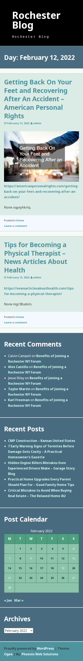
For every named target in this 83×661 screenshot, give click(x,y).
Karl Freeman (19, 400)
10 (41, 558)
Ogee (8, 654)
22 (20, 578)
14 (9, 568)
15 (20, 568)
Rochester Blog (36, 20)
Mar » (19, 600)
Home (20, 220)
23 (30, 578)
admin (37, 123)
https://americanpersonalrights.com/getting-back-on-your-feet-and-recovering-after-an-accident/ (41, 191)
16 (30, 568)
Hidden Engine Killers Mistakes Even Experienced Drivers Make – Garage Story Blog (41, 468)
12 (62, 558)
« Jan (8, 600)
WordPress (45, 648)
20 (73, 568)
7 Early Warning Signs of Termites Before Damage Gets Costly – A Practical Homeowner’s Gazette (41, 451)
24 (41, 578)
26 (62, 578)
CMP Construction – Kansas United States (41, 440)
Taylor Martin (19, 389)
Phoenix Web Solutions (40, 654)
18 (52, 568)
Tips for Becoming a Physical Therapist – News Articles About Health (35, 257)
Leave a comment (15, 226)
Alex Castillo (18, 367)
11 (52, 558)
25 (52, 578)
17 (41, 568)
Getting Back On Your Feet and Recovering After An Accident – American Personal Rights (38, 99)
